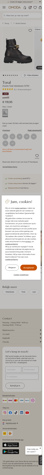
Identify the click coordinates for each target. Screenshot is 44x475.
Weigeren (12, 267)
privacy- (28, 241)
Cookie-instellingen (21, 275)
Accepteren (28, 267)
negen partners (21, 208)
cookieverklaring (11, 244)
